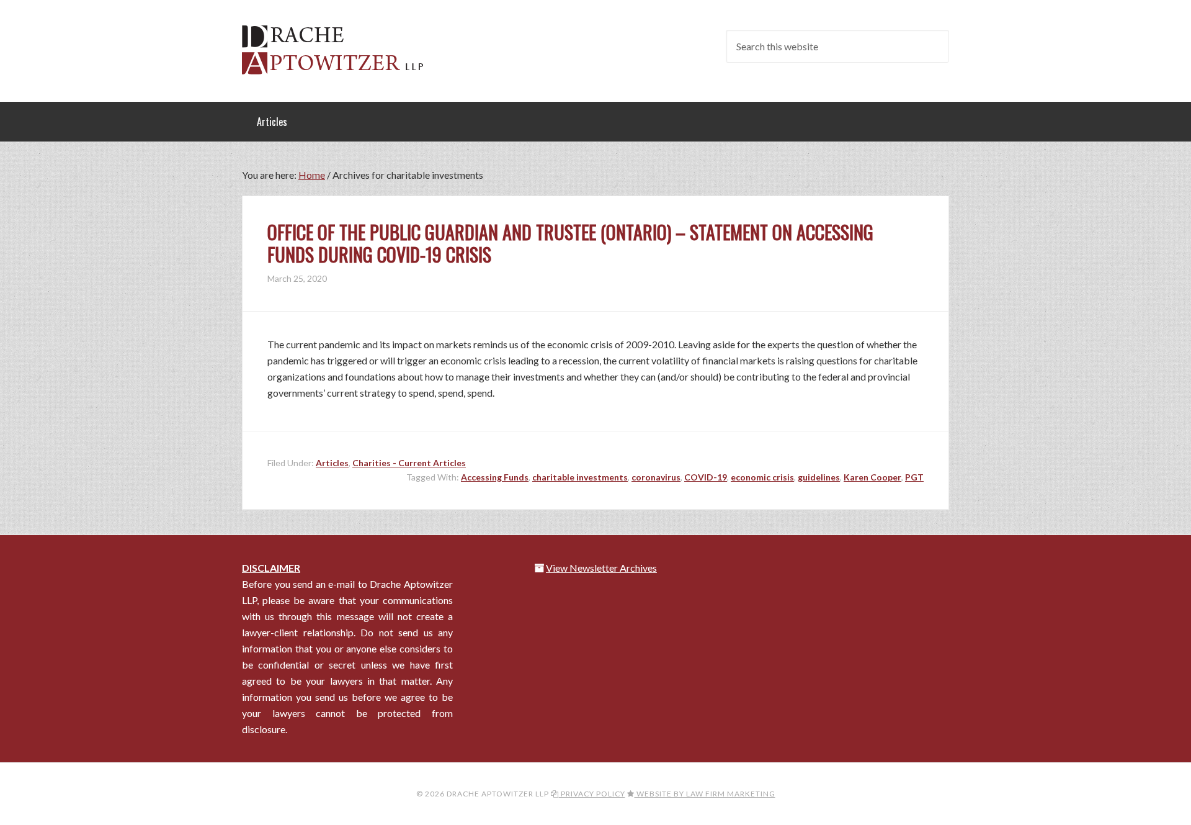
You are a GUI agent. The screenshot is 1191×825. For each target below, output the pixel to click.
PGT (914, 477)
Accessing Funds (495, 477)
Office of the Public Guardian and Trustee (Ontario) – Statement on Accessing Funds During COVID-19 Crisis (570, 243)
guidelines (819, 477)
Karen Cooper (872, 477)
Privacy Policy (592, 793)
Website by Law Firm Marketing (705, 793)
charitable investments (580, 477)
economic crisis (762, 477)
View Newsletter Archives (601, 568)
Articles (332, 463)
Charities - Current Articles (409, 463)
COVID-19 (705, 477)
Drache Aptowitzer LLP (341, 49)
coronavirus (655, 477)
